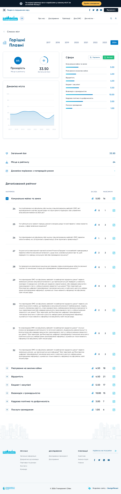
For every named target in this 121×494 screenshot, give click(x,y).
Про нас (41, 18)
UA (22, 18)
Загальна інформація (28, 456)
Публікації (66, 18)
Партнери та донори (28, 463)
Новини (81, 463)
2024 (114, 42)
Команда (23, 469)
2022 (95, 42)
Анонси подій (83, 459)
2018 (58, 42)
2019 (67, 42)
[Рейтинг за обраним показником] (113, 210)
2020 (76, 42)
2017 (48, 42)
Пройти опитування (91, 3)
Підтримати (111, 10)
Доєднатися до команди (29, 459)
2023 (105, 42)
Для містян (89, 18)
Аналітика (82, 456)
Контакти (23, 466)
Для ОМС (77, 18)
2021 (86, 42)
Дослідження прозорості (58, 456)
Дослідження (53, 18)
